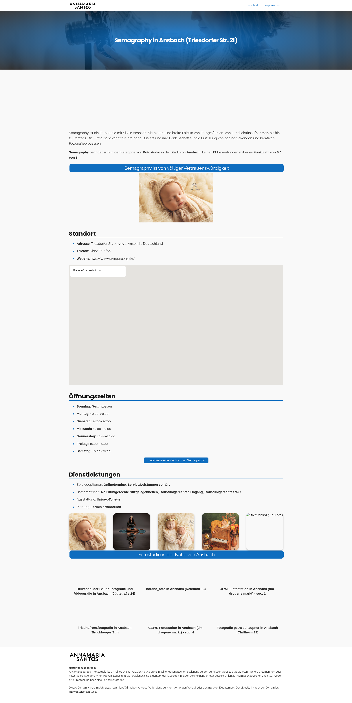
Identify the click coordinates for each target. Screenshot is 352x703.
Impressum (272, 5)
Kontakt (253, 5)
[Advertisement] (176, 101)
